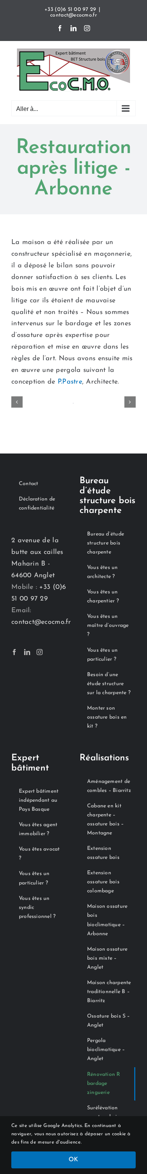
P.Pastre (70, 382)
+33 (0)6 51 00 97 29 (70, 9)
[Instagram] (40, 652)
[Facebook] (14, 652)
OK (73, 1160)
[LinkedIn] (27, 652)
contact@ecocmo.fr (73, 15)
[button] (17, 402)
